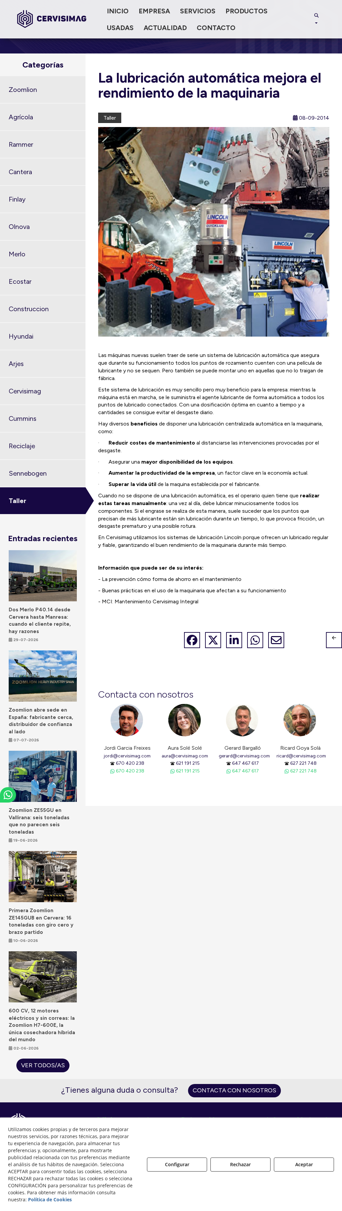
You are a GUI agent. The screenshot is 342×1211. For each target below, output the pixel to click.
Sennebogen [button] (28, 473)
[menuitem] (118, 11)
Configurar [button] (177, 1164)
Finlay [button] (17, 199)
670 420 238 (130, 763)
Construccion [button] (29, 309)
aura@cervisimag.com (185, 755)
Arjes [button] (16, 364)
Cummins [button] (22, 418)
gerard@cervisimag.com (244, 755)
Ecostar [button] (20, 281)
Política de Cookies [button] (50, 1199)
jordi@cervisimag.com (127, 755)
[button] (52, 19)
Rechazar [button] (240, 1164)
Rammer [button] (21, 144)
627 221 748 (303, 763)
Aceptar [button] (304, 1164)
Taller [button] (17, 501)
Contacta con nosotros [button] (234, 1090)
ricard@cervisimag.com (301, 755)
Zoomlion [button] (23, 90)
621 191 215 (188, 763)
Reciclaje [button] (22, 446)
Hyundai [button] (21, 336)
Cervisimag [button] (25, 391)
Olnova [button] (19, 227)
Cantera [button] (20, 172)
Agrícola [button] (21, 117)
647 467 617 (245, 763)
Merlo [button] (17, 254)
